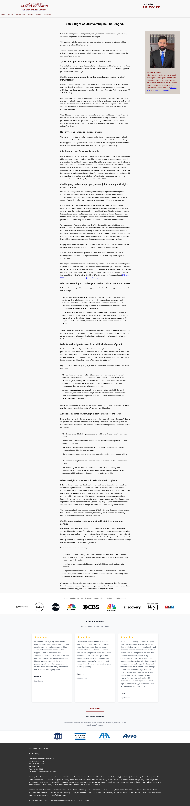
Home (3, 14)
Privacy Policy (34, 753)
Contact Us (47, 14)
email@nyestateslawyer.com (92, 278)
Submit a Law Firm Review (95, 716)
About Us (10, 14)
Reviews (38, 14)
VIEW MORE (95, 708)
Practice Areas (21, 14)
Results (30, 14)
